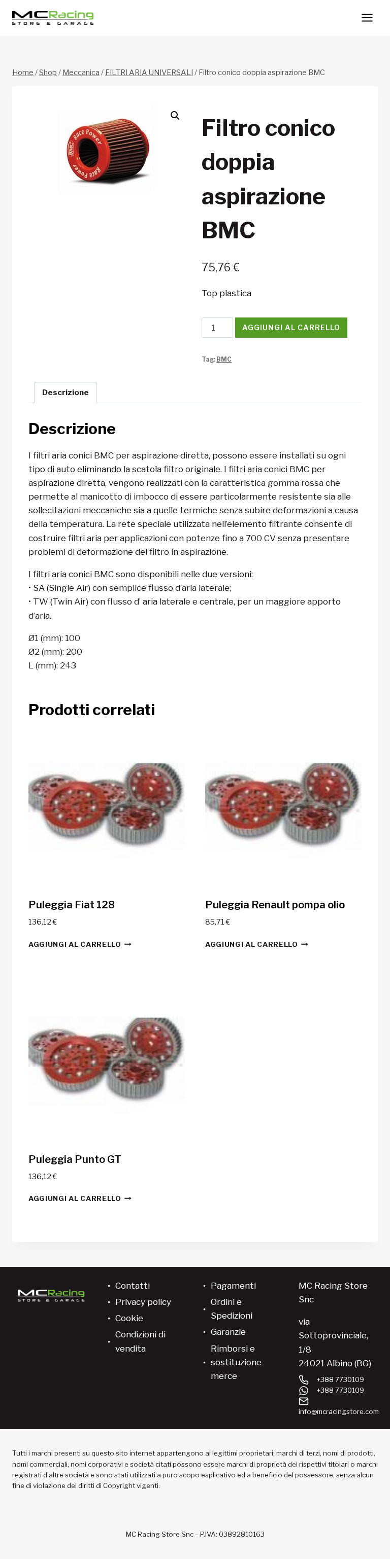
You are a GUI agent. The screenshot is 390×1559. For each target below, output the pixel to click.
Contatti (132, 1286)
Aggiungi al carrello (291, 327)
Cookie (129, 1318)
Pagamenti (233, 1286)
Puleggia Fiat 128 (71, 905)
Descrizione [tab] (65, 392)
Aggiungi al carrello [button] (74, 944)
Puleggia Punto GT (74, 1159)
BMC (224, 359)
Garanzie (228, 1332)
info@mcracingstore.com (339, 1411)
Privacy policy (143, 1302)
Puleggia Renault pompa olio (275, 905)
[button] (175, 116)
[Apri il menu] (367, 17)
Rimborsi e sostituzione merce (236, 1362)
